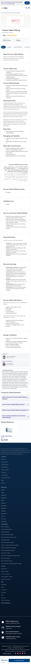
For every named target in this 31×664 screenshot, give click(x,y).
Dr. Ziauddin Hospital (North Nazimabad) (10, 555)
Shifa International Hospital (7, 542)
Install (27, 3)
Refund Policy (4, 467)
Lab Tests (3, 597)
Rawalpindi (3, 497)
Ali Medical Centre (5, 540)
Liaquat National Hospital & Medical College (11, 563)
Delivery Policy (4, 464)
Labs (2, 595)
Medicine (7, 12)
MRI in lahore (4, 568)
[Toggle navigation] (29, 8)
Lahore (2, 492)
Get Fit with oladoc (5, 600)
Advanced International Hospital (8, 547)
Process (3, 483)
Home (2, 12)
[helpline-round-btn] (26, 8)
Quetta (2, 516)
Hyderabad (3, 521)
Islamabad (3, 495)
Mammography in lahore (7, 576)
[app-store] (7, 608)
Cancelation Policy (5, 477)
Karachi (3, 490)
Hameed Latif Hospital (6, 529)
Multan (2, 500)
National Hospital (5, 532)
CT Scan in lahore (5, 574)
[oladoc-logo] (4, 7)
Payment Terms (5, 469)
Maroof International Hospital (8, 550)
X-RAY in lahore (4, 571)
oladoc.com (23, 649)
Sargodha (3, 511)
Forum (2, 587)
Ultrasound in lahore (5, 579)
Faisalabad (3, 508)
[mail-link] (22, 653)
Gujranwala (3, 505)
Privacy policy (4, 462)
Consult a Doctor (20, 660)
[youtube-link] (20, 653)
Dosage (9, 47)
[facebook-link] (15, 653)
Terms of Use (4, 475)
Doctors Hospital (5, 526)
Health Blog (3, 584)
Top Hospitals (4, 524)
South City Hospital (5, 553)
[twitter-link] (13, 653)
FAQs (2, 480)
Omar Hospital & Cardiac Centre (8, 537)
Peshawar (3, 503)
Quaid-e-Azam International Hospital (9, 545)
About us (3, 459)
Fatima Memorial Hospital (7, 534)
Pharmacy (3, 592)
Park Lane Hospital (5, 558)
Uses (3, 47)
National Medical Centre (6, 561)
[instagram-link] (18, 653)
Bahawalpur (4, 513)
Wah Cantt (3, 518)
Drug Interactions (18, 47)
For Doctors (4, 589)
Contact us (3, 472)
